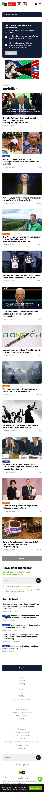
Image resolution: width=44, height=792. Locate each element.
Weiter (22, 558)
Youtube (22, 668)
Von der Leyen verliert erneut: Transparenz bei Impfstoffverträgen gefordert (21, 199)
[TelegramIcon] (16, 764)
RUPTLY (22, 696)
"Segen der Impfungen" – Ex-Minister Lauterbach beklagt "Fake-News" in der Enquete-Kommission (20, 466)
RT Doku (22, 719)
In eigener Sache (22, 745)
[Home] (4, 4)
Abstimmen (11, 53)
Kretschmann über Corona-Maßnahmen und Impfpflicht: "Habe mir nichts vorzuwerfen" (20, 313)
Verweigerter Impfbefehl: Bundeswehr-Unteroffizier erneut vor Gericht (20, 426)
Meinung (22, 684)
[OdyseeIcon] (27, 764)
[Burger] (40, 4)
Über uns (22, 738)
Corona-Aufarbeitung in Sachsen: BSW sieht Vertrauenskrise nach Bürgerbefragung (20, 544)
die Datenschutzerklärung (23, 586)
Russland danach (22, 709)
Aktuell (22, 677)
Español (29, 777)
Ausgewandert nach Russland (22, 712)
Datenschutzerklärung (22, 732)
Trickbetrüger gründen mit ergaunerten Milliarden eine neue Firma (20, 507)
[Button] (38, 580)
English (5, 777)
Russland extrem (22, 716)
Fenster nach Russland (22, 699)
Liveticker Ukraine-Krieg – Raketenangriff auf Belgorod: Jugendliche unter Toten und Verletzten (20, 606)
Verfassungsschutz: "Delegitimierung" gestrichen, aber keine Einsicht (19, 390)
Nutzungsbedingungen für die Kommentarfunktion (22, 742)
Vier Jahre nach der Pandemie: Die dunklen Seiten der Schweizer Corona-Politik (21, 276)
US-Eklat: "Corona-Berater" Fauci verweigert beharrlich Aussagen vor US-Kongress (20, 161)
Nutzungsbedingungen (22, 735)
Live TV (12, 4)
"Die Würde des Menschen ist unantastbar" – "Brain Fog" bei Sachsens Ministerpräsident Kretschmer (21, 239)
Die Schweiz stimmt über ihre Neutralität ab (18, 26)
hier (11, 789)
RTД (22, 693)
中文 (27, 778)
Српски (20, 778)
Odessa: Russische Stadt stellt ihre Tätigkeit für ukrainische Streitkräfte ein (20, 617)
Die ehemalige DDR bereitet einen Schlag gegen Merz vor (20, 647)
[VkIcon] (20, 764)
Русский (14, 777)
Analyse (22, 680)
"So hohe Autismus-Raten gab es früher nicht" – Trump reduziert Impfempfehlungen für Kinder (20, 120)
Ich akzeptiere (19, 586)
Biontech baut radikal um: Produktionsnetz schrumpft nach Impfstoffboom (21, 351)
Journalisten (22, 748)
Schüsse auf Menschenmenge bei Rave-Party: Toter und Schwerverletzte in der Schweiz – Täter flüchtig (21, 637)
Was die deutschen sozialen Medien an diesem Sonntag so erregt (21, 626)
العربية (22, 777)
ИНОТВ (22, 690)
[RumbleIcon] (23, 764)
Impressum (22, 729)
